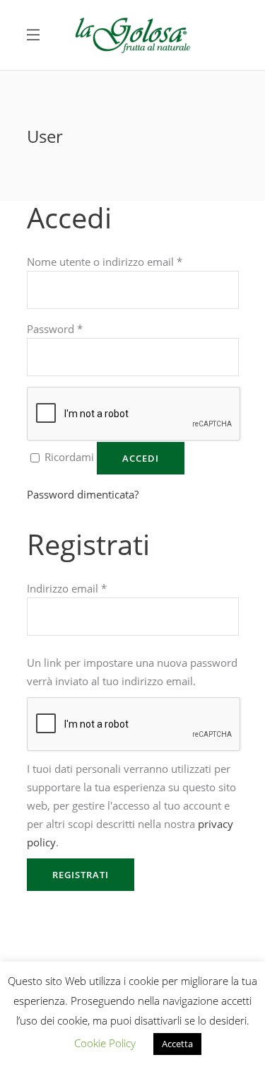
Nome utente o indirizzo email (104, 262)
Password (55, 329)
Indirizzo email (67, 588)
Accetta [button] (177, 1043)
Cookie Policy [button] (105, 1043)
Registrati (80, 874)
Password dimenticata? (83, 494)
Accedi (140, 458)
